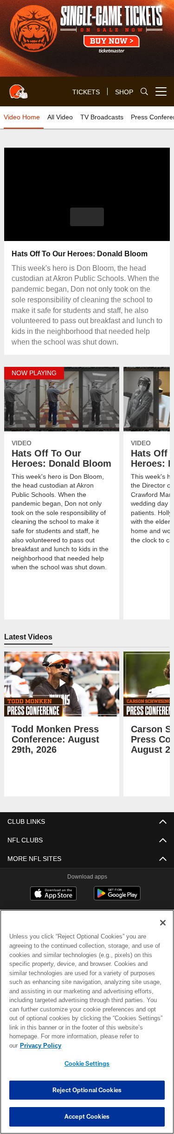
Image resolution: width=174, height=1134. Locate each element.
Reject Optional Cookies (87, 1090)
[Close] (163, 932)
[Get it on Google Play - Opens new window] (117, 897)
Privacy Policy (111, 1045)
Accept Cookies (87, 1116)
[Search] (144, 91)
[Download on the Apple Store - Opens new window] (53, 894)
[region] (87, 1026)
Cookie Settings (87, 1063)
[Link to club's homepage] (18, 87)
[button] (87, 217)
